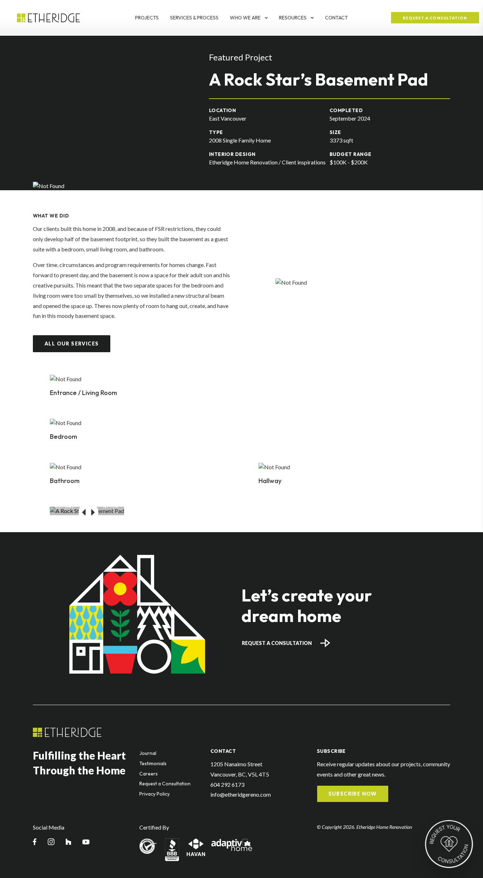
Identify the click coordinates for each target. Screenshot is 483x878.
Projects (147, 17)
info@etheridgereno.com (240, 794)
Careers (148, 774)
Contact (336, 17)
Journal (147, 753)
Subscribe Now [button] (352, 794)
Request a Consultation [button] (435, 18)
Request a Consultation (277, 643)
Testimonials (153, 763)
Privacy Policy (154, 794)
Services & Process (194, 17)
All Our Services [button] (72, 344)
